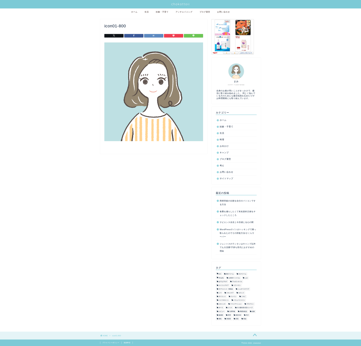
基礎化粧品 (243, 311)
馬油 (244, 319)
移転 (220, 319)
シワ (220, 293)
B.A (220, 274)
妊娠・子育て (162, 12)
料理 (222, 139)
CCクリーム (242, 274)
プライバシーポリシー (110, 342)
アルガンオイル (237, 281)
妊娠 (253, 311)
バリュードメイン (239, 300)
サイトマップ (226, 178)
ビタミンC (222, 304)
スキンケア (230, 293)
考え (222, 165)
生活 (147, 12)
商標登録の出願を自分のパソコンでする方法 (238, 203)
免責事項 (127, 342)
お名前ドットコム (234, 278)
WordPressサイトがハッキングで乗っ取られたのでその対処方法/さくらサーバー (238, 233)
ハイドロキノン (224, 300)
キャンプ (224, 152)
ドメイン (233, 296)
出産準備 (232, 311)
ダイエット (222, 296)
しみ (246, 278)
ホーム (134, 12)
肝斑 (237, 319)
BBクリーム (230, 274)
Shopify (221, 278)
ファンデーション (236, 304)
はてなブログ (223, 281)
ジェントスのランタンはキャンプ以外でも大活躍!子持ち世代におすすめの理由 (238, 247)
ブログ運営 (205, 12)
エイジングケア (224, 285)
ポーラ (221, 307)
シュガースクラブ (243, 289)
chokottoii (180, 4)
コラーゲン (237, 285)
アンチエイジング (184, 12)
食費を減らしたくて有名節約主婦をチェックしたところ (238, 213)
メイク (230, 307)
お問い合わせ (223, 12)
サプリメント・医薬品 (226, 289)
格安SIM (238, 315)
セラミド (241, 293)
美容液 (228, 319)
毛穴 (247, 315)
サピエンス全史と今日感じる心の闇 (237, 222)
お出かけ (224, 146)
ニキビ (243, 296)
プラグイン (250, 304)
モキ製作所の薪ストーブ (245, 307)
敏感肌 (221, 315)
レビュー (221, 311)
